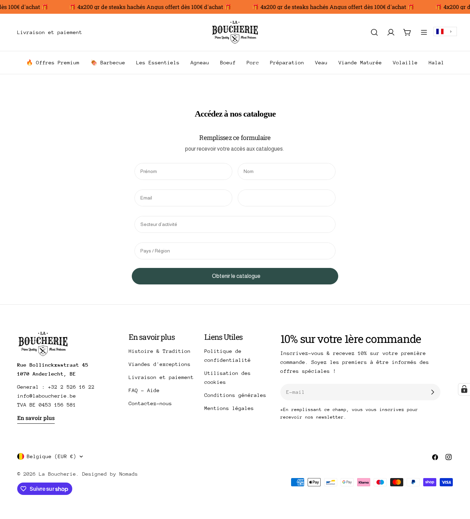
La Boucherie (57, 474)
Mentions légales (229, 408)
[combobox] (445, 31)
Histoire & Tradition (160, 351)
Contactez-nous (150, 403)
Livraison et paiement (161, 377)
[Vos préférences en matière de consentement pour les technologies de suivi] (464, 389)
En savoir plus (36, 417)
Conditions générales (235, 395)
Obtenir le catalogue (236, 276)
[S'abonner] (432, 392)
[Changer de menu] (92, 32)
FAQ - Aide (144, 390)
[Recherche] (374, 32)
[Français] (445, 31)
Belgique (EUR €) (51, 456)
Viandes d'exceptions (160, 364)
